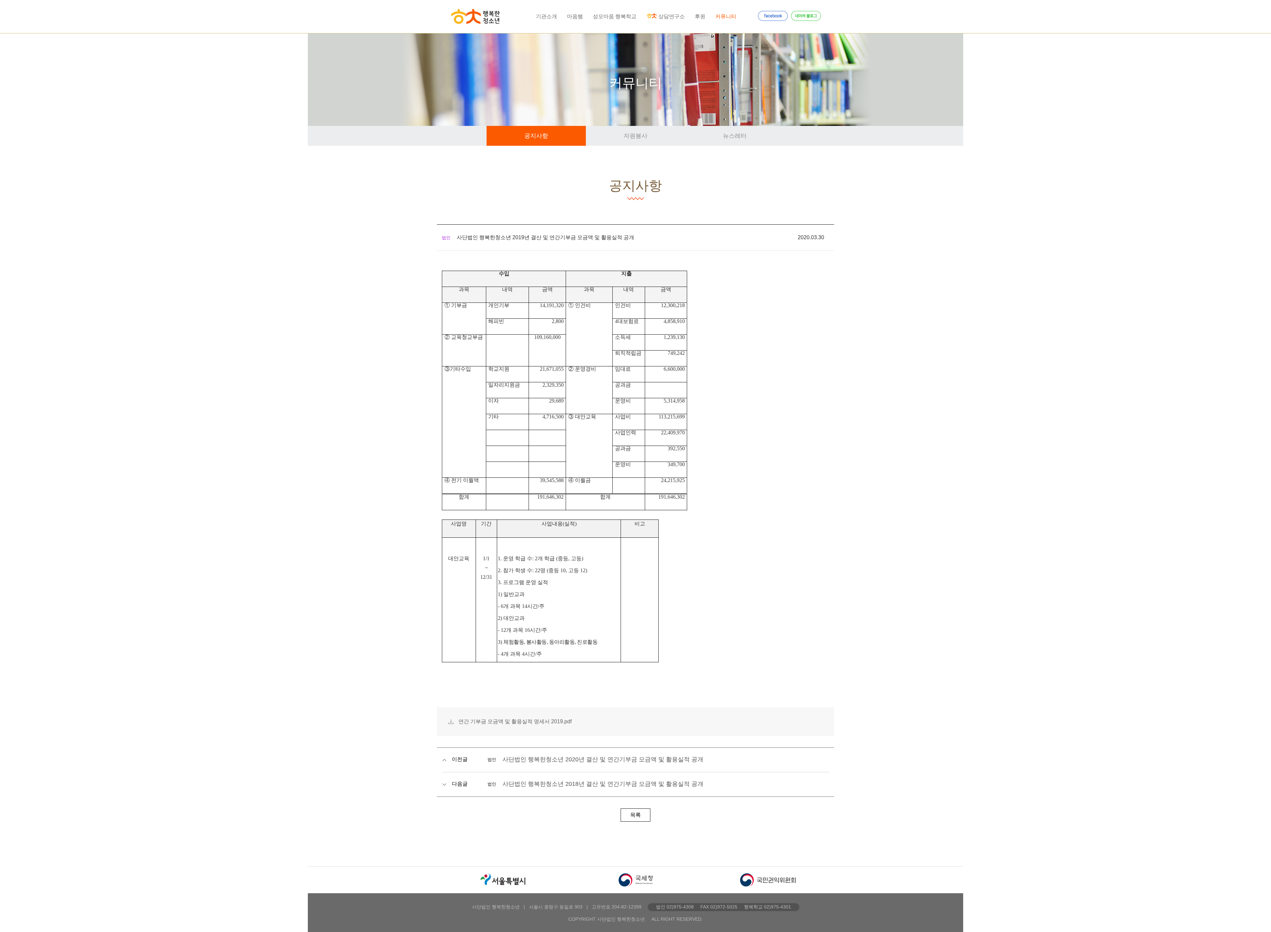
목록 (635, 815)
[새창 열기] (503, 880)
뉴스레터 (735, 136)
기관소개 (546, 16)
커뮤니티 (725, 16)
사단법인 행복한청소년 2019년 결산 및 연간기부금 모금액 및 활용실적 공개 (545, 237)
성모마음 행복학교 (614, 16)
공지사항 (536, 136)
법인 (446, 237)
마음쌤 (575, 16)
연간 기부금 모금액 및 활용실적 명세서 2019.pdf (515, 721)
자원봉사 (635, 136)
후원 (700, 16)
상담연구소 (671, 16)
